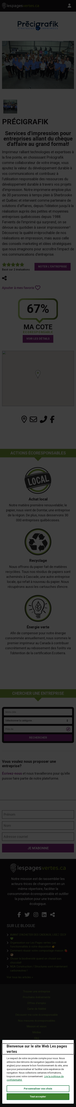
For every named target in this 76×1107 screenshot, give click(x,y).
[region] (38, 378)
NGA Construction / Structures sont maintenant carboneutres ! (39, 968)
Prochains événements (36, 997)
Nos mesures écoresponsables (36, 1020)
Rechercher (38, 737)
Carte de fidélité (36, 1008)
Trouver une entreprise (36, 991)
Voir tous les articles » (20, 977)
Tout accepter (38, 1096)
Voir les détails (38, 338)
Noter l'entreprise (52, 266)
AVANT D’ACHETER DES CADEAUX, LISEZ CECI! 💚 (38, 936)
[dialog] (38, 1072)
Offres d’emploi (36, 1003)
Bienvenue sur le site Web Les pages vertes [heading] (37, 1049)
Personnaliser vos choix (38, 1088)
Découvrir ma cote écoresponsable (36, 1014)
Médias (36, 1032)
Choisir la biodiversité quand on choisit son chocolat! (39, 960)
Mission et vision (36, 1026)
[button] (4, 278)
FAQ (36, 1038)
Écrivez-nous (12, 773)
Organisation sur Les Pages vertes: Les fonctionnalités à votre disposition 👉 (39, 944)
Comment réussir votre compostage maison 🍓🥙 (39, 952)
